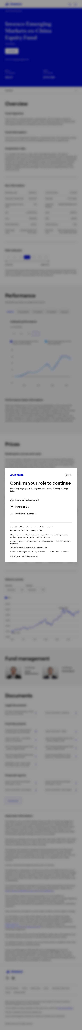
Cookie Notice (40, 527)
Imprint (50, 527)
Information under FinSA (19, 530)
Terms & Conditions (17, 527)
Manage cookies (36, 530)
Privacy (29, 527)
